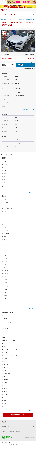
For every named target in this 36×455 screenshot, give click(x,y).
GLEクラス (5, 382)
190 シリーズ (5, 316)
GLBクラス (5, 367)
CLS (3, 346)
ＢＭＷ (4, 205)
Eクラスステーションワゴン (9, 355)
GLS (3, 385)
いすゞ (4, 189)
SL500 (4, 400)
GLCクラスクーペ (7, 373)
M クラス (4, 391)
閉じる (31, 192)
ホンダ (4, 170)
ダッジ (4, 242)
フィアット (5, 273)
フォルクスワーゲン (7, 209)
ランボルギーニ (6, 286)
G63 (3, 361)
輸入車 (4, 196)
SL (3, 397)
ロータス (4, 261)
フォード (4, 248)
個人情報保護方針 (11, 431)
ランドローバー (6, 258)
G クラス (4, 358)
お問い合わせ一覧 (10, 444)
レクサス (4, 164)
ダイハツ (4, 186)
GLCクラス (5, 370)
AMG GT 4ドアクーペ (8, 322)
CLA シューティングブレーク (10, 340)
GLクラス (4, 388)
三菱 (3, 180)
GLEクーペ (5, 379)
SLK (3, 407)
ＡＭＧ (4, 221)
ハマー (4, 245)
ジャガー (4, 255)
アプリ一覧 (4, 444)
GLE (3, 376)
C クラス (4, 331)
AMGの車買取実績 (27, 19)
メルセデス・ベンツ (7, 202)
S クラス (4, 394)
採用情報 (18, 431)
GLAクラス (5, 364)
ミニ (3, 218)
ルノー (4, 298)
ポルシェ (4, 215)
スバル (4, 176)
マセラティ (5, 280)
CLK (3, 343)
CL (3, 334)
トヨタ (4, 161)
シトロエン (5, 292)
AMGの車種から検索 (7, 312)
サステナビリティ (18, 444)
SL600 (4, 404)
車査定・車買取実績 (16, 19)
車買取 (8, 19)
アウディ (4, 212)
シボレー (4, 239)
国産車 (4, 158)
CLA (3, 337)
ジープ (4, 236)
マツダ (4, 173)
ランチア (4, 283)
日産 (3, 167)
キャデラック (5, 230)
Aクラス (4, 325)
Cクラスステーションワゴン (9, 349)
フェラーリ (5, 277)
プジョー (4, 295)
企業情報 (3, 431)
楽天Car (3, 19)
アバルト (4, 267)
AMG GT (4, 319)
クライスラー (5, 233)
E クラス (4, 352)
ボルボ (4, 305)
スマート (4, 224)
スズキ (4, 183)
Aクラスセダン (6, 328)
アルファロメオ (6, 270)
